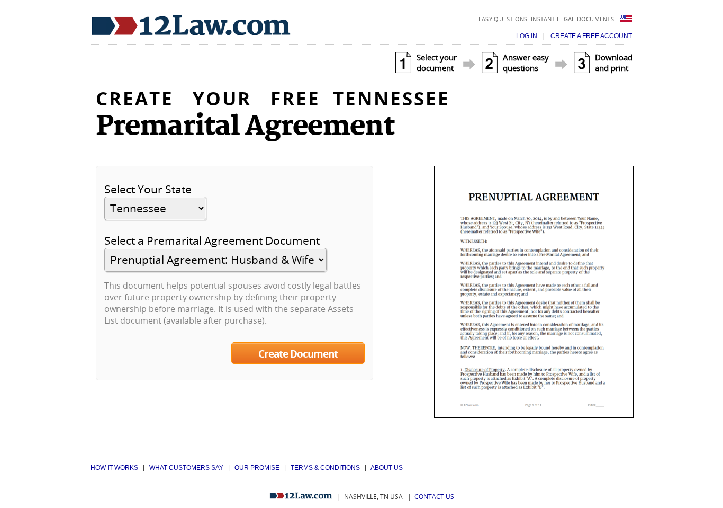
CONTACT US (434, 496)
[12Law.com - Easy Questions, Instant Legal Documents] (191, 25)
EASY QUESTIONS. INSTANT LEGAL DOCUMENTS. (548, 19)
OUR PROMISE (256, 467)
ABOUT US (386, 467)
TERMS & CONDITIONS (325, 467)
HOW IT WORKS (114, 467)
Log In (527, 36)
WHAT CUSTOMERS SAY (186, 467)
